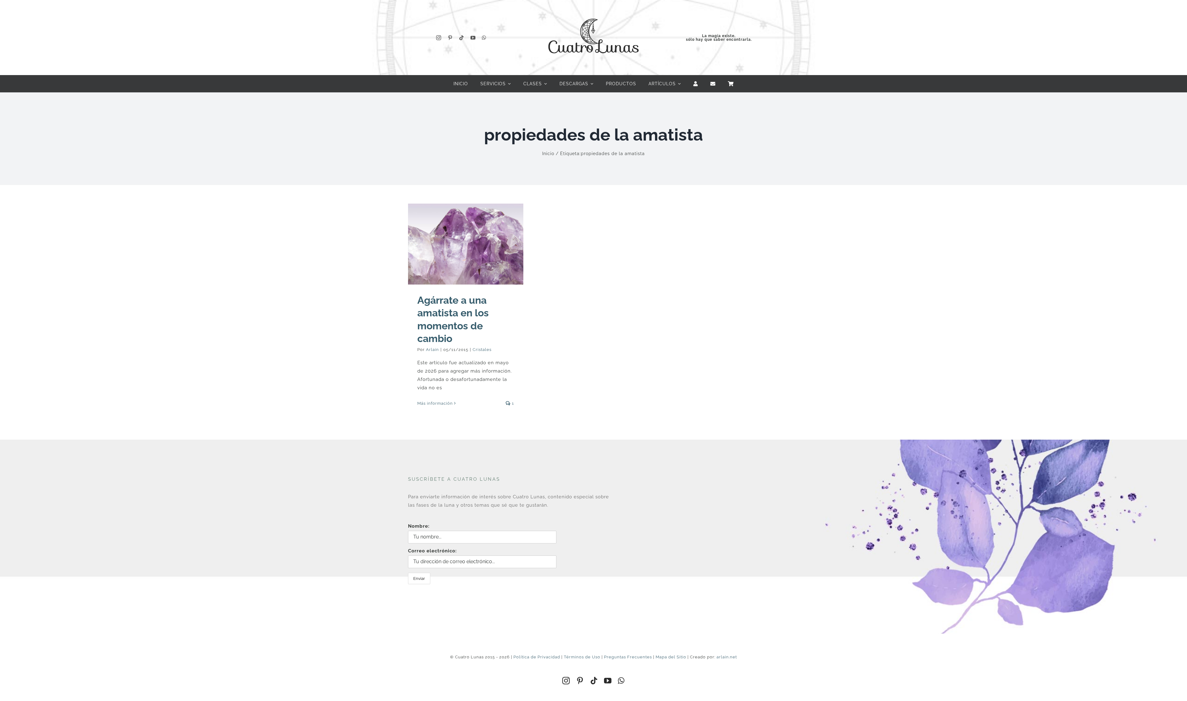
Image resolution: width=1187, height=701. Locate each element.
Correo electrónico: (432, 551)
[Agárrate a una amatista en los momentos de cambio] (465, 244)
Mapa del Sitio (671, 657)
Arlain (432, 349)
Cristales (482, 349)
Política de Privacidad (536, 657)
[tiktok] (461, 37)
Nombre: (419, 526)
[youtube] (473, 37)
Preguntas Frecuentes (628, 657)
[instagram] (438, 37)
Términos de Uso (582, 657)
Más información (435, 403)
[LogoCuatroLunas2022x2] (593, 13)
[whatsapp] (484, 37)
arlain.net (727, 657)
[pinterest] (450, 37)
